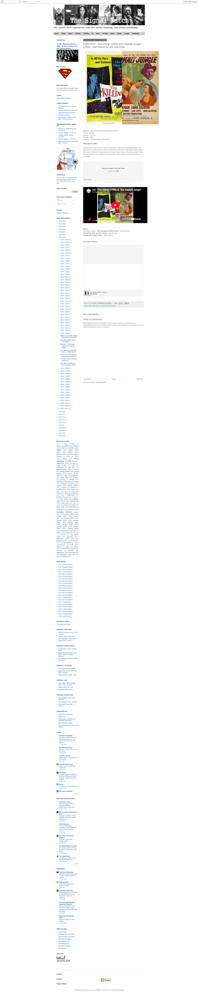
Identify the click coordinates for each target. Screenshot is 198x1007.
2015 (60, 422)
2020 (60, 237)
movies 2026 (65, 530)
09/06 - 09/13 (64, 282)
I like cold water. (64, 824)
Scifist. (61, 784)
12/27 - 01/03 (64, 239)
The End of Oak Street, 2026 (67, 668)
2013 (60, 428)
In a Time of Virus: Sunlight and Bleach (68, 359)
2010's (70, 452)
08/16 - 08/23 (64, 290)
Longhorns (60, 467)
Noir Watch (101, 297)
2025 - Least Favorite (65, 616)
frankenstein (71, 495)
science (59, 547)
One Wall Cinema (63, 944)
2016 (60, 420)
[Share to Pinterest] (128, 303)
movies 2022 (67, 524)
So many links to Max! (63, 624)
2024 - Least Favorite (65, 609)
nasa (77, 532)
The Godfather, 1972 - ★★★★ (67, 702)
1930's (59, 446)
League (126, 33)
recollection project (73, 541)
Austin (68, 454)
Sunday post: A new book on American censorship (67, 719)
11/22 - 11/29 (64, 253)
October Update (63, 133)
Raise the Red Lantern (65, 723)
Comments (62, 204)
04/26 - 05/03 (64, 333)
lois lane (65, 505)
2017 (60, 417)
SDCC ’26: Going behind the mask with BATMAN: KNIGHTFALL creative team (67, 805)
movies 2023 (62, 526)
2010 (60, 436)
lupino (74, 505)
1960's (63, 448)
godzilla (59, 497)
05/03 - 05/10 (64, 330)
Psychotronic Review (66, 764)
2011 (60, 433)
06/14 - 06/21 (64, 314)
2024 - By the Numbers (65, 604)
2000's (59, 452)
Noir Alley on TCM (64, 941)
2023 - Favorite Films (64, 602)
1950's (90, 306)
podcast (113, 306)
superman (60, 552)
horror (63, 501)
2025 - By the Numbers (65, 611)
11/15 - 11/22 (64, 255)
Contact (78, 33)
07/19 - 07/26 (64, 301)
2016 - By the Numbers (65, 574)
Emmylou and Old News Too (67, 129)
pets (72, 539)
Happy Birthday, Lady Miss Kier (68, 110)
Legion (73, 465)
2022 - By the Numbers (65, 595)
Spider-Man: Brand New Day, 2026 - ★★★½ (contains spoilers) (67, 654)
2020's (59, 454)
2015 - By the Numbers (65, 569)
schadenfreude (61, 545)
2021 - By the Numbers (65, 593)
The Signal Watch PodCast (90, 182)
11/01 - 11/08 (64, 261)
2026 (60, 221)
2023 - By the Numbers (65, 600)
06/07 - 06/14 (64, 317)
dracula (59, 493)
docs (73, 491)
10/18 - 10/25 (64, 266)
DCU (76, 456)
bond (69, 481)
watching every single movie (69, 88)
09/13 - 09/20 (64, 280)
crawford (72, 487)
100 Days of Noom (64, 115)
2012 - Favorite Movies (65, 567)
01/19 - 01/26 (64, 403)
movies (60, 512)
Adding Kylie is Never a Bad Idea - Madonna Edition (67, 118)
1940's (66, 446)
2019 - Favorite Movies (65, 588)
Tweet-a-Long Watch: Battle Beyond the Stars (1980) (68, 336)
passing (70, 537)
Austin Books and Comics (66, 934)
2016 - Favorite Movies (65, 576)
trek (58, 556)
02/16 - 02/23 (64, 392)
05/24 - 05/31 (64, 322)
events (73, 493)
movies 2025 (73, 528)
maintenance (73, 507)
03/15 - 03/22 (64, 382)
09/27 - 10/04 (64, 274)
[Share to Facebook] (126, 303)
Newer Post (87, 379)
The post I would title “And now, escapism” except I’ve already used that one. (67, 817)
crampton (63, 487)
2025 (60, 224)
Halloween (60, 463)
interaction (74, 501)
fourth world (60, 495)
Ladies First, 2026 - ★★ (65, 687)
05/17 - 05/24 (64, 325)
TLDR (69, 469)
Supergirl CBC (63, 882)
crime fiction (71, 489)
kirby (74, 503)
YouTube (86, 33)
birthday (59, 481)
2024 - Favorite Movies (65, 607)
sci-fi (71, 545)
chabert (72, 483)
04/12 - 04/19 (64, 371)
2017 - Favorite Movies (65, 579)
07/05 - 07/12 (64, 306)
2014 (60, 425)
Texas (76, 469)
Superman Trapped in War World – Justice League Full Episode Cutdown (68, 875)
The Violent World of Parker (68, 846)
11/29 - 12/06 (64, 250)
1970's (71, 448)
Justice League (61, 465)
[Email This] (119, 303)
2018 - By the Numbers (65, 581)
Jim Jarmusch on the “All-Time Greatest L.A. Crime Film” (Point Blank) (68, 849)
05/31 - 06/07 (64, 320)
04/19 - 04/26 (64, 368)
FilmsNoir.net (62, 948)
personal (60, 539)
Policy (70, 33)
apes (65, 475)
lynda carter (61, 507)
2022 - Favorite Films (64, 597)
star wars (73, 548)
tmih (73, 554)
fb (92, 33)
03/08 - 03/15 (64, 384)
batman (71, 479)
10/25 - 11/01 (64, 264)
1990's (70, 450)
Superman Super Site (66, 890)
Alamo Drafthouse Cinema (66, 937)
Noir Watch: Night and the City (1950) (68, 340)
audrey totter (64, 477)
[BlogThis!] (121, 303)
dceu (65, 491)
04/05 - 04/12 (64, 373)
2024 (60, 226)
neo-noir (62, 535)
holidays (75, 499)
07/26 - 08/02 (64, 298)
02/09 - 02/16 (64, 395)
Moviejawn (62, 773)
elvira (66, 493)
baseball (62, 479)
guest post (68, 497)
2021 (60, 234)
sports (64, 548)
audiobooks (74, 475)
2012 (60, 430)
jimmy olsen (65, 503)
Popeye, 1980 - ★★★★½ (66, 636)
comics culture (72, 485)
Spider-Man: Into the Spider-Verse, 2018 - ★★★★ (67, 684)
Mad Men (71, 467)
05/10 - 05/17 (64, 328)
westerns (65, 556)
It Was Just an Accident (65, 714)
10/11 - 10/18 (64, 269)
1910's (65, 444)
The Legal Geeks (64, 856)
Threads (105, 33)
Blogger (121, 990)
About (63, 33)
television (63, 554)
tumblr (119, 33)
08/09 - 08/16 (64, 293)
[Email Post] (115, 303)
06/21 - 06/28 (64, 312)
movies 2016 (62, 516)
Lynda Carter (62, 932)
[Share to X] (123, 303)
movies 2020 (104, 306)
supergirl (71, 550)
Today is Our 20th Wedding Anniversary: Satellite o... (68, 355)
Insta (97, 33)
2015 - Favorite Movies (65, 572)
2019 (60, 412)
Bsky (112, 33)
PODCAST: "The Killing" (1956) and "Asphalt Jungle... (67, 345)
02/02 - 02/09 (64, 398)
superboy (59, 550)
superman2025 (73, 552)
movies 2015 (69, 514)
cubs (58, 491)
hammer (76, 497)
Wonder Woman (65, 471)
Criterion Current (64, 756)
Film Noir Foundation (65, 736)
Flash (73, 461)
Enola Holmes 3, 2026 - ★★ (67, 675)
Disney (65, 459)
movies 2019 (62, 520)
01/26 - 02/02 (64, 400)
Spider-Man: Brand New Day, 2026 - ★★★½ (67, 671)
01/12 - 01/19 (64, 406)
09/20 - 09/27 (64, 277)
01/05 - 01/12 (64, 408)
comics (59, 485)
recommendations (67, 543)
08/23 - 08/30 (64, 288)
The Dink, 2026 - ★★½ (65, 689)
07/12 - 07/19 (64, 304)
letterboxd (135, 33)
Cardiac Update (63, 139)
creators (59, 489)
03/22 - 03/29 (64, 379)
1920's (73, 444)
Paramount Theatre (64, 946)
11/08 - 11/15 (64, 258)
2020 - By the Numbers (65, 590)
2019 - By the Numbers (65, 586)
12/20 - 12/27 (64, 242)
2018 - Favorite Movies (65, 583)
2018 (60, 414)
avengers (75, 477)
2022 (60, 232)
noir (109, 306)
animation (70, 473)
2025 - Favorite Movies (65, 614)
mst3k (74, 530)
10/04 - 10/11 (64, 272)
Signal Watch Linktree (63, 98)
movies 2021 (73, 522)
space (68, 547)
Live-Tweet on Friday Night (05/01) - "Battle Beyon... (68, 351)
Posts (61, 200)
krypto (58, 505)
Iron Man (72, 463)
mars (62, 509)
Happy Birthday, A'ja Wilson (66, 113)
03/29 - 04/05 (64, 376)
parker (59, 537)
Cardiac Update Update (65, 135)
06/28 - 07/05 (64, 309)
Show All (76, 793)
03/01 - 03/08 (64, 387)
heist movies (96, 306)
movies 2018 (69, 518)
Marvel (59, 469)
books (76, 481)
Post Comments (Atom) (99, 382)
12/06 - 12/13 (64, 247)
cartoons (63, 483)
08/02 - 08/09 (64, 296)
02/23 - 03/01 (64, 390)
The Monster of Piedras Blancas (68, 786)
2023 (60, 229)
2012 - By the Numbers (65, 565)
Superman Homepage (66, 872)
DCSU (68, 456)
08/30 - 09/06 (64, 285)
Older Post (139, 379)
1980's (59, 450)
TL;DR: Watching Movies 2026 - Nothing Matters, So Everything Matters (67, 46)
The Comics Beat (64, 802)
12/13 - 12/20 (64, 245)
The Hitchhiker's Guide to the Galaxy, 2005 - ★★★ (67, 639)
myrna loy (69, 532)
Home (57, 33)
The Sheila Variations (66, 747)
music (59, 532)
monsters (70, 509)
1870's (58, 444)
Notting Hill (61, 716)
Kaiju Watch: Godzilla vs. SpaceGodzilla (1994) (67, 364)
